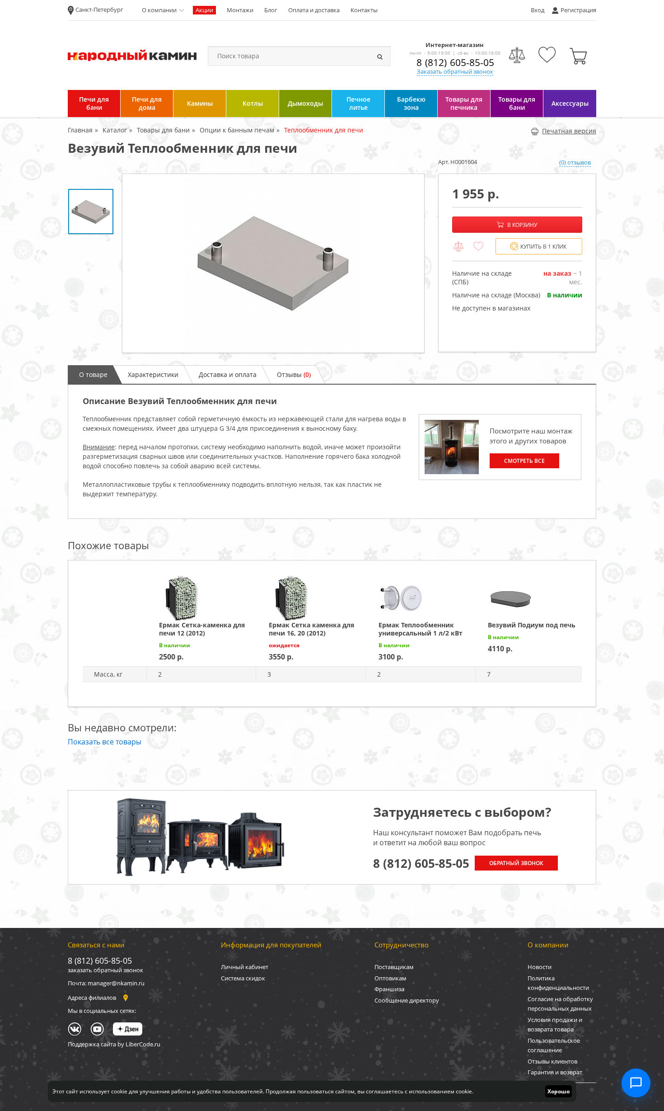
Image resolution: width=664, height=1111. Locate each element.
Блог (270, 10)
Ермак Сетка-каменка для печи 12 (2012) (202, 629)
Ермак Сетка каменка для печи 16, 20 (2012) (311, 629)
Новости (540, 967)
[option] (273, 263)
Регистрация (578, 10)
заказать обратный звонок (105, 970)
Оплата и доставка (314, 10)
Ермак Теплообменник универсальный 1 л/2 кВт (421, 629)
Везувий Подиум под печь (531, 625)
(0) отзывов (575, 162)
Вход (537, 10)
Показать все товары (104, 742)
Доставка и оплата (228, 374)
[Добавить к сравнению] (458, 246)
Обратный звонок (516, 863)
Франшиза (389, 989)
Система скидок (243, 978)
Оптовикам (390, 978)
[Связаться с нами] (636, 1083)
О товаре (93, 374)
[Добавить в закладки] (478, 246)
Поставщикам (394, 967)
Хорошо (558, 1091)
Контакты (364, 10)
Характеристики (153, 374)
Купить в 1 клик (543, 246)
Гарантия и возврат (555, 1072)
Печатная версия (569, 131)
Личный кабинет (244, 967)
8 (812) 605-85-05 (455, 62)
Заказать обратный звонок (455, 71)
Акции (204, 10)
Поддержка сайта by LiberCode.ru (114, 1044)
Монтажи (240, 10)
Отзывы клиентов (552, 1061)
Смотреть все (524, 461)
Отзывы (294, 374)
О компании (159, 10)
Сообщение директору (406, 1000)
